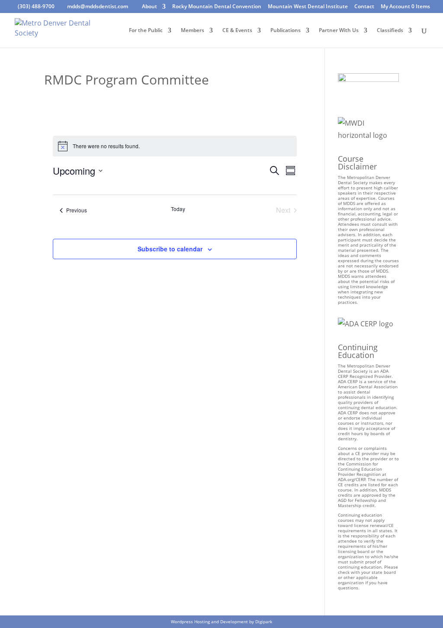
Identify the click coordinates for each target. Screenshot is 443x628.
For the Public (146, 30)
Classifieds (390, 30)
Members (192, 30)
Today (178, 208)
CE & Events (237, 30)
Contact (364, 7)
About (149, 7)
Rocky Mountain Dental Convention (216, 7)
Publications (285, 30)
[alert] (175, 146)
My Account (395, 7)
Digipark (263, 621)
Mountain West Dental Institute (308, 7)
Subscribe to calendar (170, 248)
